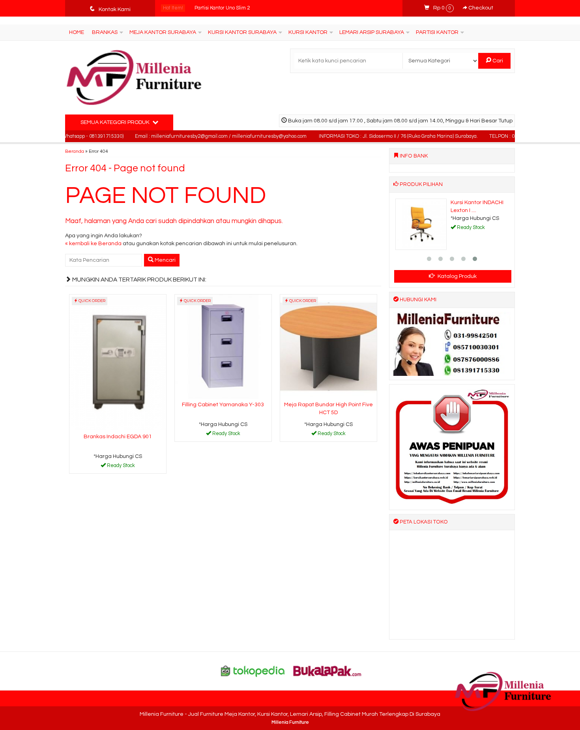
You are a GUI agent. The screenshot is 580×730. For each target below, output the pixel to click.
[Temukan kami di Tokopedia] (253, 671)
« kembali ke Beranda (93, 243)
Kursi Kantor (307, 32)
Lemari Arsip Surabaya (371, 32)
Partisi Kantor (437, 32)
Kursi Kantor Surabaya (242, 32)
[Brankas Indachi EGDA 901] (117, 362)
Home (76, 32)
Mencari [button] (164, 260)
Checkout (480, 8)
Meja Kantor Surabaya (162, 32)
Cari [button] (497, 61)
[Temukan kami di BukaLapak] (327, 671)
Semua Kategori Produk (115, 122)
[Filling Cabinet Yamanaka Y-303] (223, 346)
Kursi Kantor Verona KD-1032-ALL (233, 8)
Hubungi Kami (120, 467)
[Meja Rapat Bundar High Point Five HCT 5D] (328, 346)
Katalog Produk (456, 276)
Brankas (105, 32)
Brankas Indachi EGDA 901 (118, 436)
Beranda (74, 151)
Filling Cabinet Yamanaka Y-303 (223, 404)
